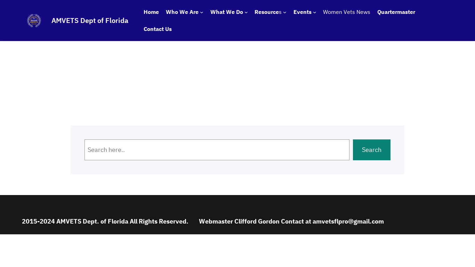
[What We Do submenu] (246, 12)
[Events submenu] (314, 12)
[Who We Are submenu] (201, 12)
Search (371, 150)
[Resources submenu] (285, 12)
